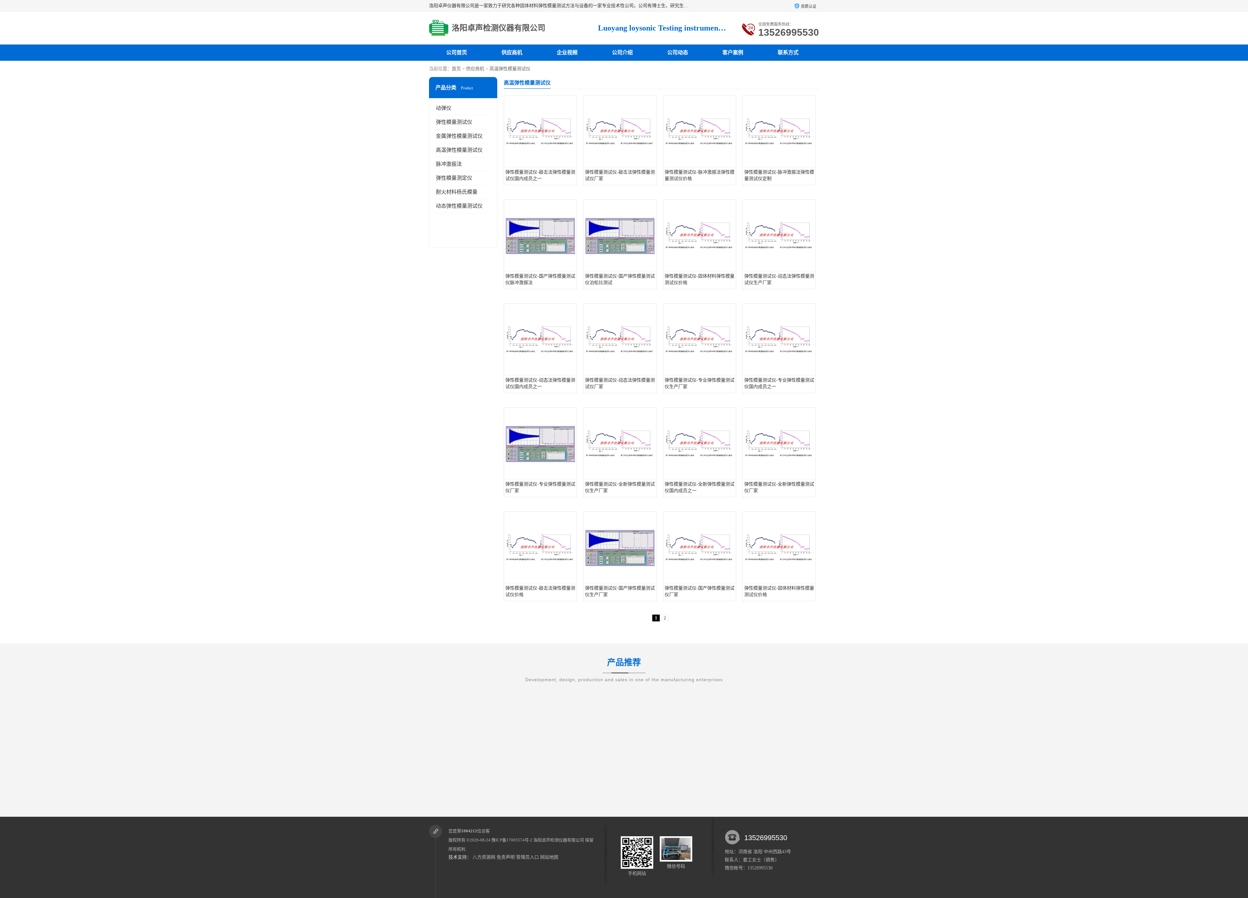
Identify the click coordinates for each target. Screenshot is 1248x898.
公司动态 (677, 52)
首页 (456, 68)
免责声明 (506, 857)
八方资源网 (484, 857)
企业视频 (567, 52)
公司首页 (456, 52)
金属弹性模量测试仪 (459, 136)
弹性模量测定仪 (454, 178)
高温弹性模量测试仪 (509, 68)
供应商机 (511, 52)
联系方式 (788, 52)
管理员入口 (527, 857)
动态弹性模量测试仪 (459, 206)
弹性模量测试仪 (454, 122)
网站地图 (549, 857)
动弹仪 (443, 108)
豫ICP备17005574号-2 (511, 840)
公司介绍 (622, 52)
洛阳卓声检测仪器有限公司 (558, 840)
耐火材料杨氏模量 (456, 192)
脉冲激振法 (449, 164)
